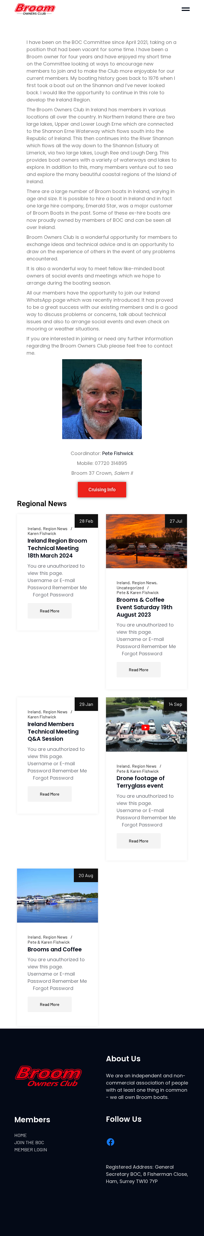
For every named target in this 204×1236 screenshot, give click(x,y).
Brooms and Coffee (55, 949)
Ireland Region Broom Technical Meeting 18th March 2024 (57, 548)
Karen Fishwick (42, 533)
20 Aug (86, 875)
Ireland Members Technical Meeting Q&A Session (53, 731)
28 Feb (86, 521)
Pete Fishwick (117, 453)
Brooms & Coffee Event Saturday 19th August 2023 (144, 607)
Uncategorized (130, 587)
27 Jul (176, 521)
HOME (20, 1135)
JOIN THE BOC (29, 1142)
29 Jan (86, 704)
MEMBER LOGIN (30, 1149)
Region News (55, 528)
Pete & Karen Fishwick (138, 592)
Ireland (34, 528)
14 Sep (175, 704)
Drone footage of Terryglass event (141, 781)
